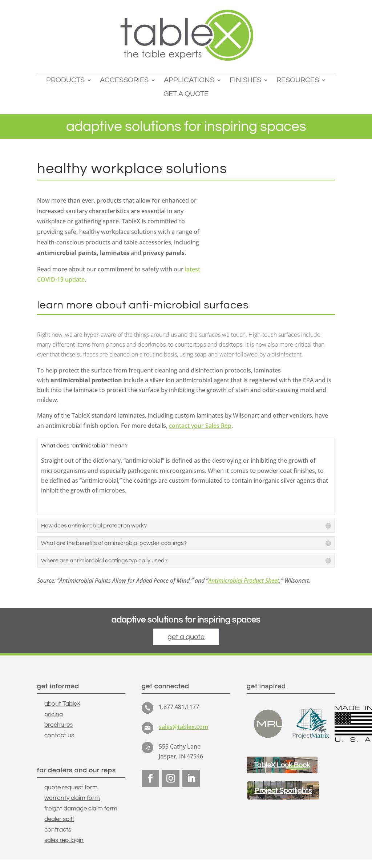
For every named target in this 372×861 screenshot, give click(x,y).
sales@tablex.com (183, 727)
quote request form (71, 787)
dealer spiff (59, 819)
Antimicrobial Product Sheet (243, 581)
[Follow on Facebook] (150, 778)
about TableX (62, 704)
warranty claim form (72, 798)
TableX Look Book (282, 765)
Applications (189, 80)
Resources (297, 80)
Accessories (124, 80)
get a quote (186, 637)
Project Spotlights (283, 790)
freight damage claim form (80, 808)
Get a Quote (186, 93)
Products (65, 80)
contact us (59, 735)
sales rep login (64, 840)
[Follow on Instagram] (170, 778)
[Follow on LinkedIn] (191, 778)
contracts (57, 829)
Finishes (245, 80)
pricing (53, 714)
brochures (58, 725)
